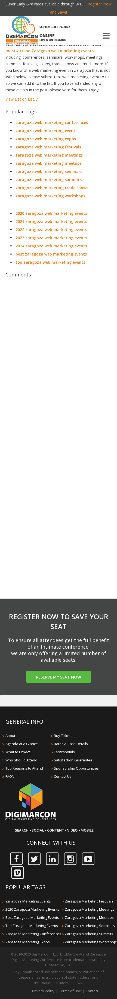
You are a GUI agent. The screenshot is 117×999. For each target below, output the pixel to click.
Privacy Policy (43, 990)
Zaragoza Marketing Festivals (89, 901)
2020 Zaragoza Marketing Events (32, 909)
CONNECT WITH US (51, 842)
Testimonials (64, 751)
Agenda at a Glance (21, 743)
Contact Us (63, 776)
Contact (92, 990)
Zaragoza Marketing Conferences (33, 933)
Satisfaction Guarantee (73, 760)
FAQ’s (9, 776)
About (10, 735)
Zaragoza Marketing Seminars (90, 925)
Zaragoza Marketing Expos (27, 941)
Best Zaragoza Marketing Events (32, 917)
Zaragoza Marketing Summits (89, 933)
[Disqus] (58, 357)
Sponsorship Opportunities (76, 768)
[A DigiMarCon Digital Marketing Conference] (30, 819)
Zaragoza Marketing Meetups (89, 917)
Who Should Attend (21, 760)
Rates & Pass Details (71, 743)
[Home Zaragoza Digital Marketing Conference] (21, 31)
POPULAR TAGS (25, 887)
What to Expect (17, 751)
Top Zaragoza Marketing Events (31, 925)
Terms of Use (70, 990)
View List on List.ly (21, 99)
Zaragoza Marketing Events (28, 901)
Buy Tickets (63, 735)
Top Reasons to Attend (24, 768)
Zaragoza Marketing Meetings (89, 909)
